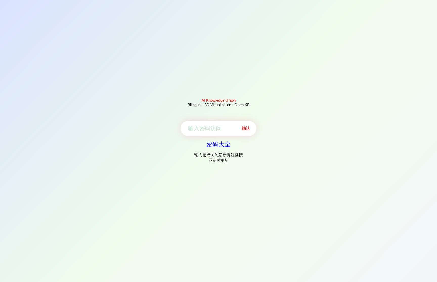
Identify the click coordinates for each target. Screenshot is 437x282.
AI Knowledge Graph (219, 100)
